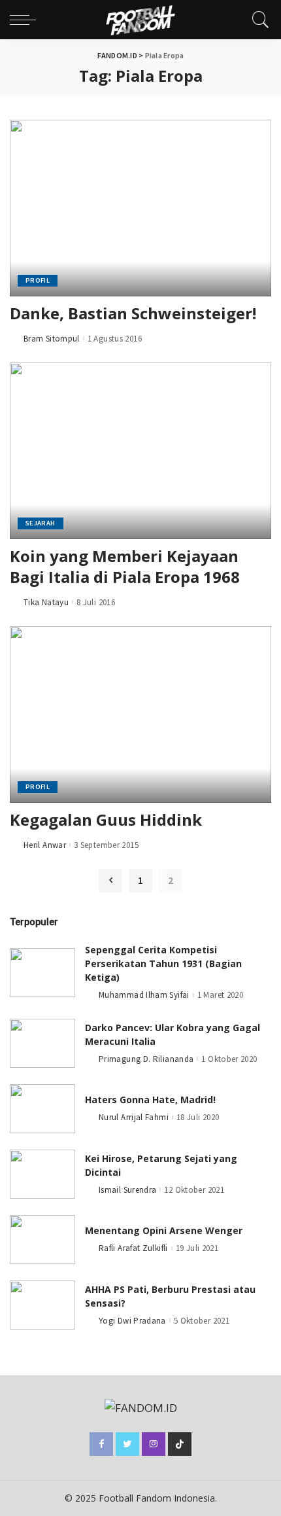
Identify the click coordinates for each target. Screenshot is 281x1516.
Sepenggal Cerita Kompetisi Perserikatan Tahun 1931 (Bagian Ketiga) (163, 963)
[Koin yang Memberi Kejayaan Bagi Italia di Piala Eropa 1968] (140, 450)
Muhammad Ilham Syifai (144, 995)
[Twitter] (127, 1444)
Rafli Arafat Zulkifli (133, 1248)
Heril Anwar (45, 845)
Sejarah (40, 523)
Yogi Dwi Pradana (132, 1320)
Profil (37, 280)
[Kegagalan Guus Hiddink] (140, 714)
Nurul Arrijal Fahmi (134, 1117)
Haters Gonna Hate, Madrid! (150, 1099)
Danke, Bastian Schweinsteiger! (133, 313)
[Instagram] (153, 1444)
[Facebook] (101, 1444)
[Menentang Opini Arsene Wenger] (42, 1239)
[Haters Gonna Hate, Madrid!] (42, 1108)
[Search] (257, 19)
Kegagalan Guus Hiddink (106, 819)
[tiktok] (179, 1444)
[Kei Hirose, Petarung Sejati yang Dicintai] (42, 1174)
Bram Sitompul (52, 338)
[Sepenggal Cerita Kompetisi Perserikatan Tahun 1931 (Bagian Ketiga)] (42, 972)
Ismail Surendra (127, 1190)
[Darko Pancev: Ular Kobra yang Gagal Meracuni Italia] (42, 1043)
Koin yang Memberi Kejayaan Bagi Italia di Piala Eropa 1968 (125, 566)
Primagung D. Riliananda (146, 1059)
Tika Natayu (46, 602)
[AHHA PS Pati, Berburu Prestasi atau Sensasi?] (42, 1305)
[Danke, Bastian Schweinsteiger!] (140, 208)
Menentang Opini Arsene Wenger (163, 1230)
